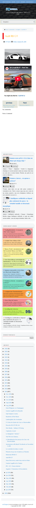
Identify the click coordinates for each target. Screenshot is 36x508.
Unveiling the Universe (11, 309)
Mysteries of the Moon (12, 416)
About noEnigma (7, 1)
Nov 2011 (8, 397)
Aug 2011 (8, 405)
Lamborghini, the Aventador (14, 419)
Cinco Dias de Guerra (11, 300)
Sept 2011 (9, 402)
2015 (6, 380)
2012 (6, 388)
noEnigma (5, 504)
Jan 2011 (8, 489)
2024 (6, 354)
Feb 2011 (8, 487)
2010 (6, 493)
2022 (6, 360)
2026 (6, 348)
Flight (18, 1)
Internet (23, 1)
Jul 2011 (8, 472)
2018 (6, 371)
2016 (6, 377)
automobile (11, 29)
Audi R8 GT (24, 29)
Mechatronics (29, 1)
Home (7, 29)
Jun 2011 (8, 475)
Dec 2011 (9, 394)
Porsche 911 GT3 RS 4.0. (13, 425)
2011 (6, 391)
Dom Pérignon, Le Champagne (15, 408)
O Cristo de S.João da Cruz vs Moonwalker (18, 422)
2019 (6, 368)
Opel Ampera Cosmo (12, 414)
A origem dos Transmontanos (13, 291)
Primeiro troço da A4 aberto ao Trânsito (17, 452)
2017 (6, 374)
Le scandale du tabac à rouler (14, 449)
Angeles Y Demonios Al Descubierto (16, 469)
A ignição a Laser (11, 431)
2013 (6, 386)
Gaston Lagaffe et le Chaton (14, 463)
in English (18, 29)
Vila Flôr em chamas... (12, 436)
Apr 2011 (8, 481)
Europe (13, 1)
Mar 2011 (8, 484)
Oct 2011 (8, 400)
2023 (6, 357)
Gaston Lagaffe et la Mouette (14, 411)
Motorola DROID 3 (11, 454)
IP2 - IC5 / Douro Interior (13, 466)
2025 (6, 351)
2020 (6, 366)
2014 (6, 383)
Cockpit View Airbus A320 (13, 240)
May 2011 (9, 478)
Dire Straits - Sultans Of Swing (15, 428)
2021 (6, 363)
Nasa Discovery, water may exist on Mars (18, 460)
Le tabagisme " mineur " (13, 434)
